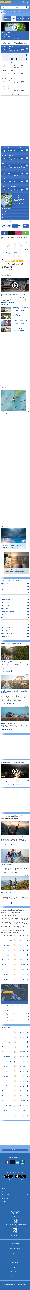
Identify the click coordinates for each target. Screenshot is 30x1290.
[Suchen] (26, 7)
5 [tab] (19, 784)
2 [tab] (11, 784)
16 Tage (19, 18)
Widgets (4, 1191)
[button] (15, 49)
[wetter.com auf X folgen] (12, 1162)
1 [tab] (9, 784)
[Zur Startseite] (6, 1)
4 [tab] (16, 784)
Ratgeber (4, 1201)
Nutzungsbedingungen (15, 1276)
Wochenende (6, 18)
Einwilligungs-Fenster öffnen (15, 1253)
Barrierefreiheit (15, 1271)
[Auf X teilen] (11, 233)
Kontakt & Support (15, 1257)
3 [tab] (14, 784)
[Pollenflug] (23, 2)
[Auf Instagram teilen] (18, 233)
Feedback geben (15, 38)
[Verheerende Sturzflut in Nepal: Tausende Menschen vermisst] (15, 285)
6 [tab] (21, 784)
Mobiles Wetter (6, 1195)
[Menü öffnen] (27, 2)
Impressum (15, 1262)
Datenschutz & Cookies (15, 1248)
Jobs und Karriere (15, 1243)
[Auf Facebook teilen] (4, 233)
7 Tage (13, 18)
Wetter (4, 1188)
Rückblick (26, 18)
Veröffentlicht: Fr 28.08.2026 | (8, 302)
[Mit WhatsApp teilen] (25, 233)
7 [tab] (22, 1006)
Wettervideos (5, 1198)
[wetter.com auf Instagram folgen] (22, 1162)
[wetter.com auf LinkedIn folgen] (17, 1162)
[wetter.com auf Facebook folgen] (7, 1162)
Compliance (15, 1267)
